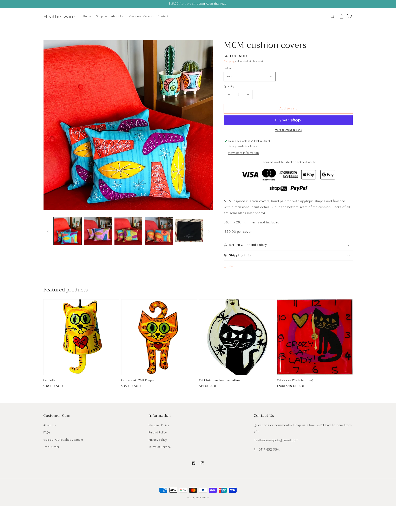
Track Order (51, 447)
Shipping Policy (158, 425)
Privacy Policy (157, 439)
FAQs (46, 432)
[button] (101, 16)
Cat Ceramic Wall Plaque (137, 380)
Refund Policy (157, 432)
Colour (228, 68)
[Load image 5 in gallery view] (189, 231)
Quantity (229, 86)
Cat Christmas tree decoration (219, 380)
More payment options (288, 130)
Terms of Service (159, 447)
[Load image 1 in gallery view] (67, 231)
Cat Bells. (49, 380)
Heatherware (202, 498)
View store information (243, 153)
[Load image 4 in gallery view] (159, 231)
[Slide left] (47, 231)
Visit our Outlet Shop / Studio (63, 439)
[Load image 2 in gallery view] (98, 231)
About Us (49, 425)
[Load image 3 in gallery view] (128, 231)
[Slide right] (208, 231)
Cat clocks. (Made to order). (295, 380)
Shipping (229, 61)
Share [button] (232, 266)
